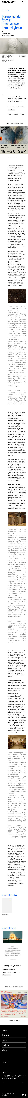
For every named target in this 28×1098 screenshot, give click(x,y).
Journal (5, 1035)
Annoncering (5, 1060)
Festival (5, 1045)
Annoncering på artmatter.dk (13, 1020)
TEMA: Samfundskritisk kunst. (16, 114)
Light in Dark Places (20, 209)
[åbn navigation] (25, 2)
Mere (4, 1050)
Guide (5, 1040)
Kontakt (4, 1062)
